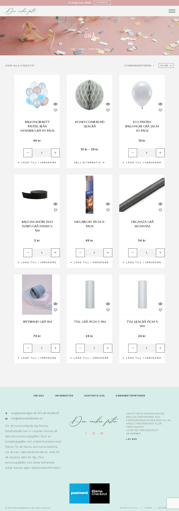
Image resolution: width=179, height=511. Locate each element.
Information (166, 508)
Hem (73, 49)
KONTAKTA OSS (94, 395)
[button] (37, 162)
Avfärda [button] (102, 2)
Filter (164, 65)
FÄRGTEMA (94, 49)
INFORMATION (64, 395)
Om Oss (39, 395)
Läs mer (131, 439)
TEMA (82, 49)
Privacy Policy (129, 508)
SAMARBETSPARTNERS (130, 395)
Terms (148, 508)
